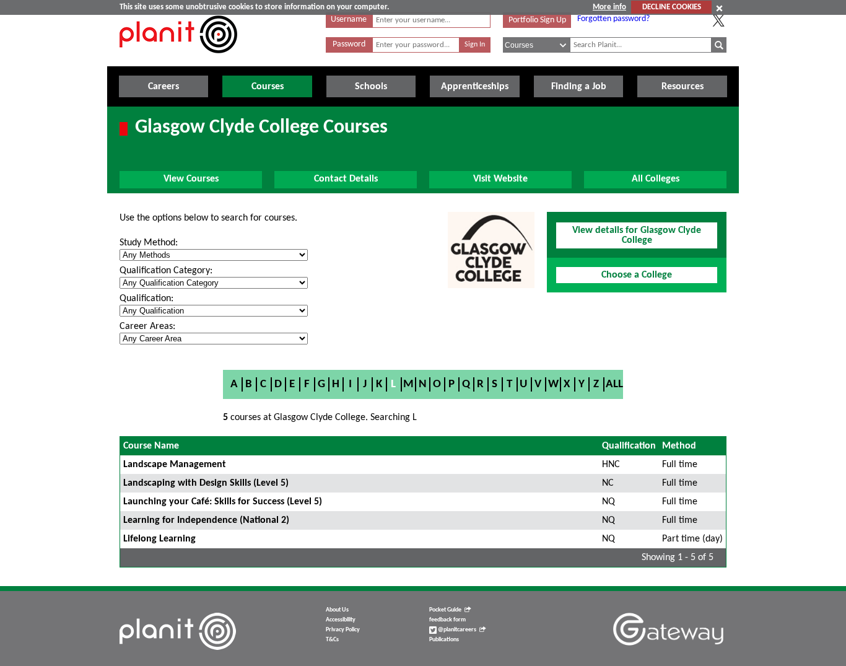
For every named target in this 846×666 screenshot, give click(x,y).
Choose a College (636, 275)
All (614, 384)
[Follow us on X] (718, 20)
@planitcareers (456, 630)
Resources (682, 87)
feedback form (447, 620)
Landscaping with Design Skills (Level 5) (206, 483)
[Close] (719, 8)
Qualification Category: (166, 271)
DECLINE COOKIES (671, 7)
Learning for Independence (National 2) (206, 520)
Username (349, 19)
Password (349, 44)
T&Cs (332, 639)
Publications (444, 639)
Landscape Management (174, 465)
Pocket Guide (445, 610)
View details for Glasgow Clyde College (636, 235)
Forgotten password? (613, 19)
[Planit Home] (178, 60)
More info (609, 7)
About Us (337, 610)
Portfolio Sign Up (537, 20)
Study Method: (149, 243)
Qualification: (146, 299)
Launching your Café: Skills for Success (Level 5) (222, 502)
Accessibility (340, 620)
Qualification (629, 446)
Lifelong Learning (159, 539)
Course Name (151, 446)
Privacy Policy (343, 630)
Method (679, 446)
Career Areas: (147, 326)
